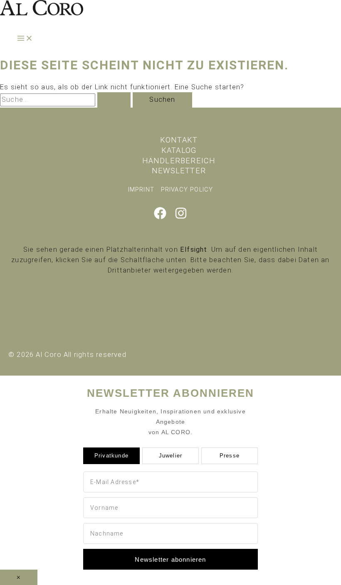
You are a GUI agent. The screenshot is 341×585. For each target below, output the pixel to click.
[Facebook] (160, 217)
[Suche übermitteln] (114, 99)
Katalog (178, 150)
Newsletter (179, 170)
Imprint (141, 189)
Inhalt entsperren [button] (170, 284)
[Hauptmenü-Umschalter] (25, 39)
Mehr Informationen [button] (170, 304)
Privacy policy (187, 189)
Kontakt (179, 139)
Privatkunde (111, 455)
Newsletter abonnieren (170, 559)
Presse (230, 455)
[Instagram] (181, 217)
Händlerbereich (179, 160)
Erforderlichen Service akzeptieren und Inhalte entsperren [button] (170, 294)
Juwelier (171, 455)
